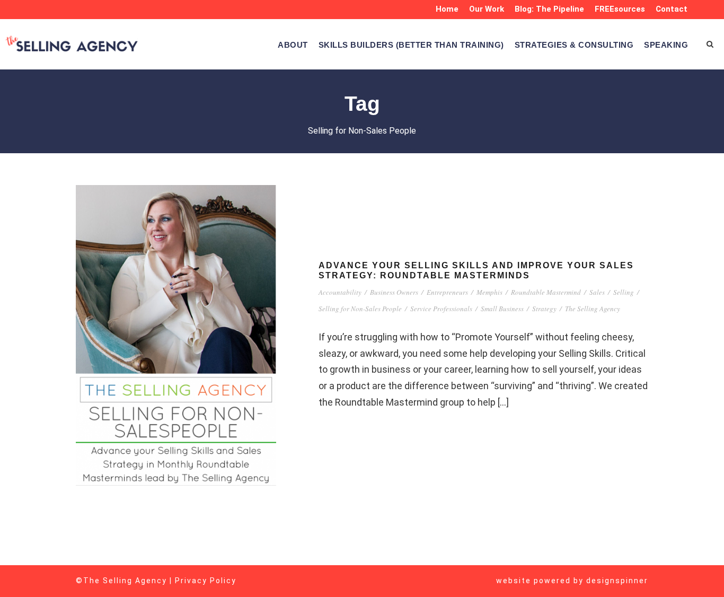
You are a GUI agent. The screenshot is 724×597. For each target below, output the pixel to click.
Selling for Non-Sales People (360, 308)
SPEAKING (666, 44)
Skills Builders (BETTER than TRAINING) (411, 44)
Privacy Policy (205, 580)
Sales (597, 292)
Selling (623, 292)
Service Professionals (441, 308)
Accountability (340, 292)
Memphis (489, 292)
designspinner (617, 580)
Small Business (502, 308)
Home (447, 9)
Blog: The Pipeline (549, 9)
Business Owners (394, 292)
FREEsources (620, 9)
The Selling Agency (592, 308)
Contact (671, 9)
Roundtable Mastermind (546, 292)
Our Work (486, 9)
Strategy (544, 308)
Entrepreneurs (447, 292)
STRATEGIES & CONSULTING (574, 44)
